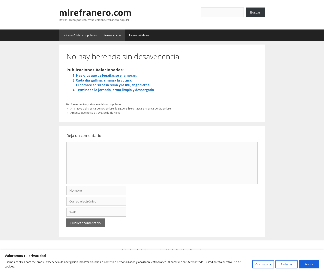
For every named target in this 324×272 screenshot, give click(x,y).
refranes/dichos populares (80, 35)
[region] (162, 261)
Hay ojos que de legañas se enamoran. (106, 75)
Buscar (255, 12)
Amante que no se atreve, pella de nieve (95, 112)
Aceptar (309, 264)
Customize (261, 264)
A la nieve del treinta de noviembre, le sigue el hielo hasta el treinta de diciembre (120, 108)
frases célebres (139, 35)
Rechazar (286, 264)
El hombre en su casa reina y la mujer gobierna (113, 85)
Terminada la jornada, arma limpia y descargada (115, 90)
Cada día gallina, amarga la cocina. (104, 80)
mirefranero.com (95, 12)
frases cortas (113, 35)
